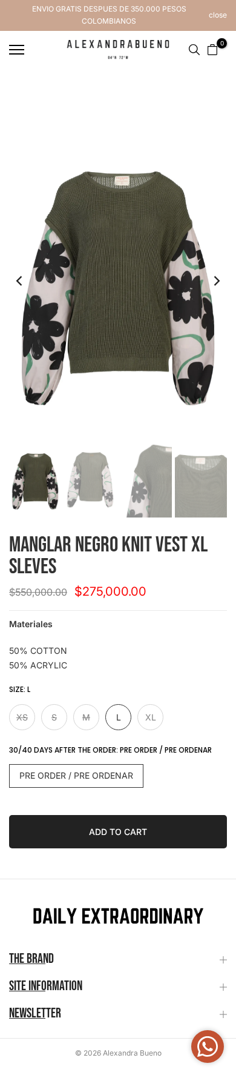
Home (20, 90)
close (218, 15)
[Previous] (27, 281)
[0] (212, 49)
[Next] (209, 281)
